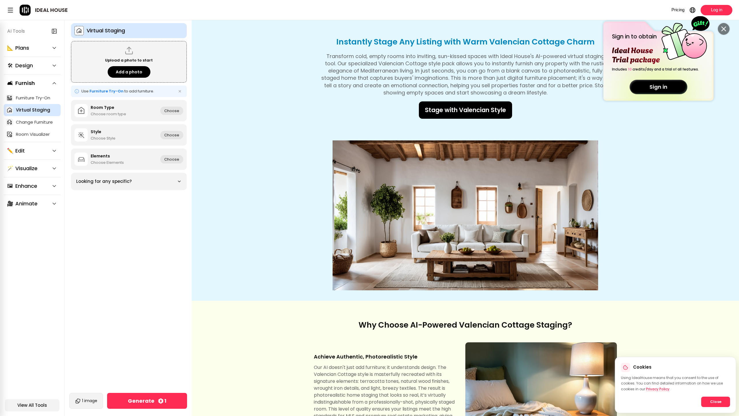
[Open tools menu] (10, 10)
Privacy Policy (657, 389)
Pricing (677, 9)
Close (715, 401)
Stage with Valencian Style (465, 110)
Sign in (658, 86)
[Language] (692, 10)
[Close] (723, 29)
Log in (716, 9)
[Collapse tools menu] (54, 31)
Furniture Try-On (106, 91)
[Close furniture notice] (179, 91)
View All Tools (32, 405)
